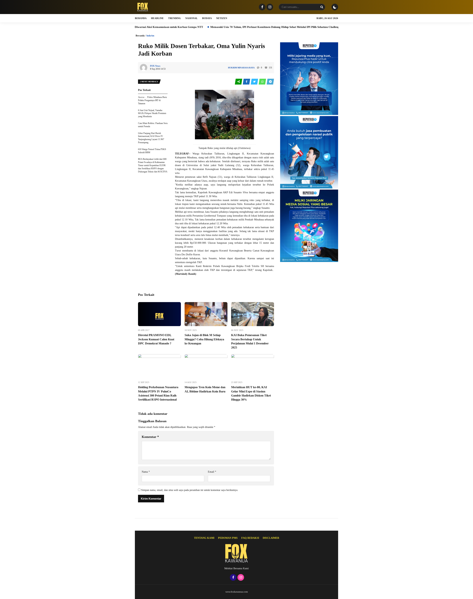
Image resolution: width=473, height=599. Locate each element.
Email (212, 471)
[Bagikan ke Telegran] (270, 81)
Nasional (191, 18)
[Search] (322, 7)
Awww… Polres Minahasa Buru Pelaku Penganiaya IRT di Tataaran (152, 100)
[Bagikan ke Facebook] (247, 81)
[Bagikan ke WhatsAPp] (263, 81)
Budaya (207, 18)
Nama (146, 471)
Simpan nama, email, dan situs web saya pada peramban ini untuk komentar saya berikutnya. (189, 490)
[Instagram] (269, 7)
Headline (157, 18)
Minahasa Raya (246, 68)
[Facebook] (262, 7)
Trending (174, 18)
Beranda (141, 18)
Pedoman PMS (228, 538)
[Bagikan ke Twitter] (255, 81)
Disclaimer (271, 538)
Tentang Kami (204, 538)
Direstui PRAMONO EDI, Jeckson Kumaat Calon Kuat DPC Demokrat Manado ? (156, 339)
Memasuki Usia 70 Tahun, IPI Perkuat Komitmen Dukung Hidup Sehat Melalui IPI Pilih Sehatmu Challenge (242, 26)
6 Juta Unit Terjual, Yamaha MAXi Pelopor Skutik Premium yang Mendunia (152, 113)
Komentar (150, 437)
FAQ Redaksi (250, 538)
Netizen (221, 18)
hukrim (150, 35)
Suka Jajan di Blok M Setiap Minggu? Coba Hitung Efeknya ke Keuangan (204, 339)
